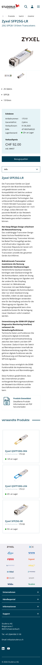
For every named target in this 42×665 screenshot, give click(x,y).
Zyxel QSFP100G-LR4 (16, 486)
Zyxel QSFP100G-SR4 (16, 451)
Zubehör (31, 16)
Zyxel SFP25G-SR (14, 521)
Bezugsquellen (21, 159)
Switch (21, 16)
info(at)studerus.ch (15, 639)
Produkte (11, 16)
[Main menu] (37, 7)
